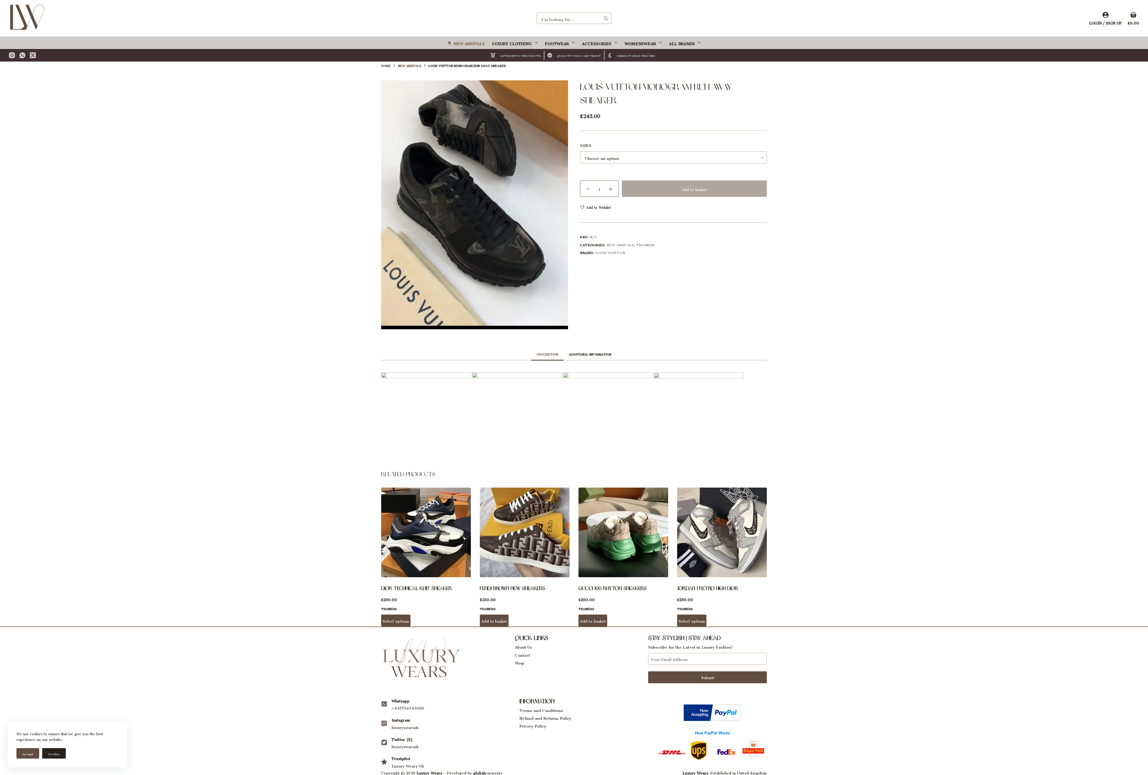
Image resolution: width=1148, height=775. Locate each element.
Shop (519, 662)
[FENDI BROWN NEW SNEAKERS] (525, 532)
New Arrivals (469, 43)
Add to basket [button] (494, 620)
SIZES (585, 145)
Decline (54, 753)
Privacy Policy (533, 725)
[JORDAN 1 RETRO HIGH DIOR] (722, 532)
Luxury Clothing (512, 43)
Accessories (596, 43)
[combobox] (568, 18)
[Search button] (605, 18)
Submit (707, 676)
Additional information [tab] (590, 353)
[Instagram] (12, 55)
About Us (523, 646)
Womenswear (640, 43)
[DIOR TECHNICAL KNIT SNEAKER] (426, 532)
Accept (27, 753)
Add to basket (694, 188)
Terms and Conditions (541, 709)
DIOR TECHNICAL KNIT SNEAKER (416, 588)
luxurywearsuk (405, 726)
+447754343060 (408, 707)
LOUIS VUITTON (610, 252)
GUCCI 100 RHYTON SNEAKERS (612, 588)
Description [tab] (547, 353)
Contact (522, 654)
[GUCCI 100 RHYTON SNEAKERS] (623, 532)
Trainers (645, 244)
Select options (396, 620)
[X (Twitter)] (33, 55)
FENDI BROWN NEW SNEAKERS (512, 588)
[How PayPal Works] (712, 711)
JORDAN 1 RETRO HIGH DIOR (707, 588)
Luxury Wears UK (408, 765)
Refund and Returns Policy (545, 717)
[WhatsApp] (22, 55)
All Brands (682, 43)
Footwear (557, 43)
